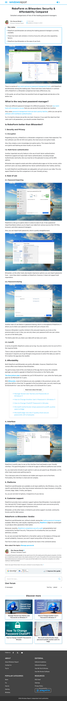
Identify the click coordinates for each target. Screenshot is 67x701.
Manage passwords (27, 545)
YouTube (22, 652)
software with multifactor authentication (18, 114)
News (6, 679)
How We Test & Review (41, 668)
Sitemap (37, 683)
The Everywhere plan (12, 376)
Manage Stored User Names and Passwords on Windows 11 (19, 617)
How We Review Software (42, 672)
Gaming (7, 689)
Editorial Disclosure (40, 665)
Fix (6, 683)
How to (7, 686)
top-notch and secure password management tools (34, 86)
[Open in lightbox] (33, 202)
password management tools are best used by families (30, 112)
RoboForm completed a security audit (30, 528)
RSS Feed (38, 679)
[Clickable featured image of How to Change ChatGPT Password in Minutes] (18, 629)
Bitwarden (12, 381)
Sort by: (49, 587)
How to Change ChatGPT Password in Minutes (31, 403)
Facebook (13, 652)
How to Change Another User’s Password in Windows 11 (34, 399)
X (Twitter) (17, 652)
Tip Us (7, 668)
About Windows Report (12, 662)
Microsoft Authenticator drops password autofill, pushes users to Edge (48, 640)
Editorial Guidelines (40, 662)
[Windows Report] (18, 2)
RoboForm (43, 523)
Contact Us (8, 665)
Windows (7, 692)
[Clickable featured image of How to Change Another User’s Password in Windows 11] (48, 607)
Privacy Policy (39, 686)
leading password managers (52, 520)
